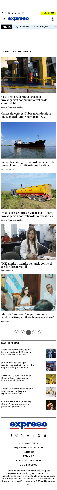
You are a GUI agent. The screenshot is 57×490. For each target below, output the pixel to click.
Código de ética (28, 443)
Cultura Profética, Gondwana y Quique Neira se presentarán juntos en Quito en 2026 (16, 404)
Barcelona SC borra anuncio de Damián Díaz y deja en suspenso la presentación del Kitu (16, 378)
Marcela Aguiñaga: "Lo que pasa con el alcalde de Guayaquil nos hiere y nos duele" (27, 315)
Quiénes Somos (28, 465)
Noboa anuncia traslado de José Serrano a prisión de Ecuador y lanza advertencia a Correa (16, 352)
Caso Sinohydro (40, 26)
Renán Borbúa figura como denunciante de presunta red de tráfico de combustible (27, 163)
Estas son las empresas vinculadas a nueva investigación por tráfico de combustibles (27, 214)
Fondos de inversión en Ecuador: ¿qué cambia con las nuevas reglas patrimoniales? (17, 391)
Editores (28, 452)
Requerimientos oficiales (28, 447)
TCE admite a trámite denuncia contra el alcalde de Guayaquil (26, 265)
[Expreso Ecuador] (28, 428)
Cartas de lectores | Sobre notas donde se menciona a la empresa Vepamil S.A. (26, 114)
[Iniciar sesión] (52, 19)
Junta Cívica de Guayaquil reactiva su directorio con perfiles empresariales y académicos (17, 365)
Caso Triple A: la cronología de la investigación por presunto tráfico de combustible (24, 100)
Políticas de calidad (28, 460)
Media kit (28, 456)
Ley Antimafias (22, 26)
